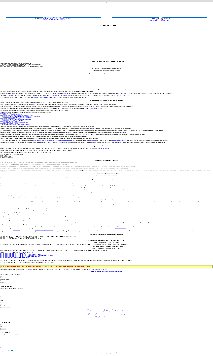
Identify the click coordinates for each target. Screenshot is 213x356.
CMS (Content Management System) (90, 81)
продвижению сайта (96, 29)
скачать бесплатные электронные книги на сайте (12, 253)
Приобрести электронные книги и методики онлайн (159, 20)
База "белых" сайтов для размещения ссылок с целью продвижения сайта (14, 339)
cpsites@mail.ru (47, 266)
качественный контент (11, 95)
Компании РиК (34, 27)
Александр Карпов (4, 27)
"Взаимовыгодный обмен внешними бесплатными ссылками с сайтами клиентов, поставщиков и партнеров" (24, 345)
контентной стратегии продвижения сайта (122, 95)
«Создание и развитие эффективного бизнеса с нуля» (21, 119)
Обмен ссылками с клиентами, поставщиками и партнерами (53, 19)
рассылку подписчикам (105, 148)
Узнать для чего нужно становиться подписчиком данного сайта (106, 271)
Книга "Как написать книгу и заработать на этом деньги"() (106, 318)
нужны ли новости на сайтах (120, 228)
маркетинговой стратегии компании (118, 140)
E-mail (1, 302)
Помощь (4, 10)
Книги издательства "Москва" (6, 343)
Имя (1, 276)
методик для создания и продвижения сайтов (89, 27)
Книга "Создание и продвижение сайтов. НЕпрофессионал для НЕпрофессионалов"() (106, 311)
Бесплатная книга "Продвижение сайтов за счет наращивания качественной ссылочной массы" (106, 314)
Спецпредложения (6, 12)
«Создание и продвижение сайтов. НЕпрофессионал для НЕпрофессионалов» (25, 116)
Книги (150, 18)
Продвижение (5, 7)
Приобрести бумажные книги (159, 19)
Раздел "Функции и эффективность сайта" (12, 21)
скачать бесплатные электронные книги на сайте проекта (20, 254)
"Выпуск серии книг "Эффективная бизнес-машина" (10, 341)
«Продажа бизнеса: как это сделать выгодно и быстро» (12, 120)
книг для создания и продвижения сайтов (66, 27)
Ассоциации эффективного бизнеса (48, 27)
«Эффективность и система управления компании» (12, 114)
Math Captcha (2, 304)
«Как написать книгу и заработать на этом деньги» (20, 124)
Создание (4, 6)
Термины (4, 5)
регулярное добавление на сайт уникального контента (60, 95)
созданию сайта (92, 140)
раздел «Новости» (16, 230)
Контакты (4, 13)
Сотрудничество (6, 11)
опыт (31, 269)
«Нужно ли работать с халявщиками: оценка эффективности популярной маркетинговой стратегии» (53, 140)
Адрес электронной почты (5, 279)
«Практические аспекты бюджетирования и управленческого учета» (15, 122)
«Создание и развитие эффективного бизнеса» (44, 230)
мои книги (114, 41)
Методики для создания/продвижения (7, 31)
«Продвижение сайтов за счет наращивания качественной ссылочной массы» (17, 117)
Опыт (4, 8)
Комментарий (3, 296)
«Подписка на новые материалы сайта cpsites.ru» (45, 210)
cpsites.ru (18, 27)
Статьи (4, 9)
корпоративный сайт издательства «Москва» (8, 123)
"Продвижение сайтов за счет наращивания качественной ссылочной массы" (57, 18)
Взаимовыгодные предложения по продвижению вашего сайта (12, 336)
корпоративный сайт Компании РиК (7, 113)
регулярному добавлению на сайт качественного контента (45, 97)
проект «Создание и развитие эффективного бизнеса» (10, 118)
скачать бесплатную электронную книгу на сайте (14, 257)
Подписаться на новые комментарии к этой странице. (12, 298)
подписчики (71, 29)
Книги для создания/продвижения (6, 30)
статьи (28, 269)
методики (154, 18)
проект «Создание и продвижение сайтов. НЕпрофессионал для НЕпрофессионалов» (16, 115)
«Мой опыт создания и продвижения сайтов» (152, 44)
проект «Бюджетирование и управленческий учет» (10, 121)
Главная (4, 4)
